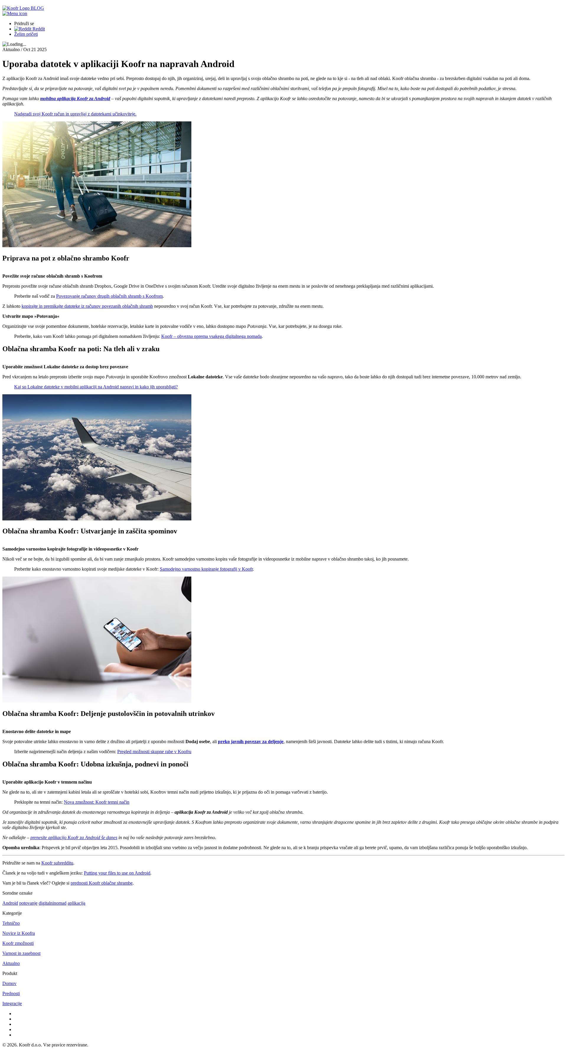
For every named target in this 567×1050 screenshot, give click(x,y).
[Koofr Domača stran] (16, 8)
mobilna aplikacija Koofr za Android (75, 98)
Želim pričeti (26, 34)
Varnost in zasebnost (21, 953)
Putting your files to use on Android (117, 872)
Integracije (12, 1003)
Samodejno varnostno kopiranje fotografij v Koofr (206, 569)
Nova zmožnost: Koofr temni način (96, 802)
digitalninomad (52, 903)
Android (10, 903)
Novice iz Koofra (18, 933)
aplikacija (76, 903)
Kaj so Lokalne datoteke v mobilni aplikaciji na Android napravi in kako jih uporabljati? (96, 386)
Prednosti (11, 993)
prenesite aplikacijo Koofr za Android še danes (73, 837)
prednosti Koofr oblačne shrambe (102, 882)
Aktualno (11, 963)
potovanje (28, 903)
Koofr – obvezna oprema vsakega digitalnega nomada (211, 336)
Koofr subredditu (57, 862)
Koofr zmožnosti (18, 943)
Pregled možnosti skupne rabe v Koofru (154, 751)
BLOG (37, 8)
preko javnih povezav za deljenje (251, 741)
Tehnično (11, 923)
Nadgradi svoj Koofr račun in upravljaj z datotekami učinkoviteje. (75, 113)
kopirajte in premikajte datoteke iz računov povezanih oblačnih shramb (87, 306)
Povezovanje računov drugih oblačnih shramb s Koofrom (109, 296)
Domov (9, 983)
